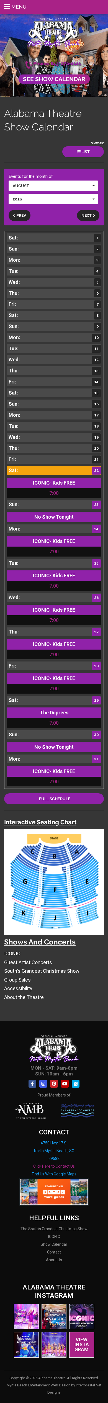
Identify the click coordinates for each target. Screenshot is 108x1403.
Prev (21, 215)
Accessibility (18, 988)
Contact (54, 1252)
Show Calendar (54, 1244)
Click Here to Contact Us (54, 1166)
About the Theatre (24, 997)
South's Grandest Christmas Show (41, 971)
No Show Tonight (54, 517)
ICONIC (12, 953)
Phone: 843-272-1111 (57, 63)
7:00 (54, 493)
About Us (54, 1260)
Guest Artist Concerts (28, 962)
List (85, 152)
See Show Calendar (54, 79)
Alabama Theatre (54, 32)
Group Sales (17, 980)
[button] (53, 186)
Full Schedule (54, 799)
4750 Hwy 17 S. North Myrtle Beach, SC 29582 (54, 1151)
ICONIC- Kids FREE (54, 483)
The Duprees (54, 712)
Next (86, 215)
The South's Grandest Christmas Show (54, 1229)
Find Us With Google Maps (54, 1174)
